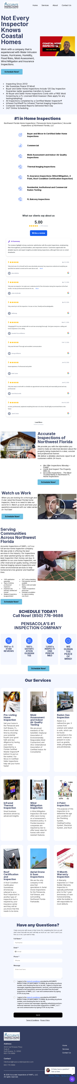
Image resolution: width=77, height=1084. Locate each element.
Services (45, 5)
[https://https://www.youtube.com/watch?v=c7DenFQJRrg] (57, 506)
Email (16, 948)
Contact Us (66, 5)
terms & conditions (33, 981)
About (55, 5)
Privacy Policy (45, 1020)
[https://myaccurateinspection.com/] (11, 5)
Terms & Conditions (32, 1020)
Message (17, 965)
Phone (16, 956)
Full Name (18, 939)
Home (35, 5)
